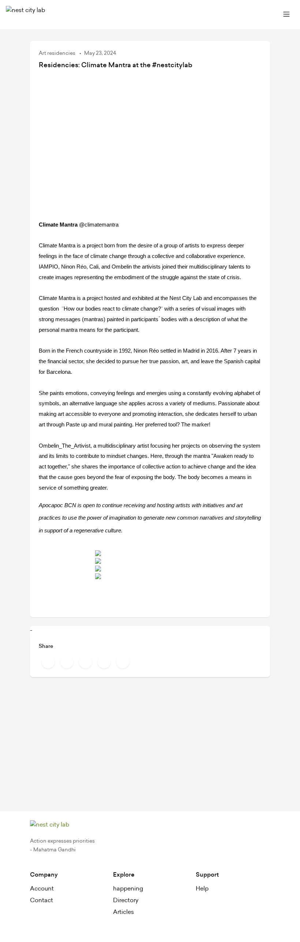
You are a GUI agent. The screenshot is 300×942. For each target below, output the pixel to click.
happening (128, 889)
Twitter (66, 662)
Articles (123, 912)
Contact (41, 900)
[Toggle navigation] (286, 14)
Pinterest (85, 662)
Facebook (48, 662)
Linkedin (104, 662)
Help (202, 889)
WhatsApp (122, 662)
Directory (125, 900)
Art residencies (57, 53)
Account (42, 889)
